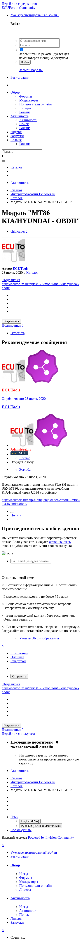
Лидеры (25, 108)
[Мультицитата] (12, 512)
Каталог (32, 272)
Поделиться (11, 280)
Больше (24, 112)
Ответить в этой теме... (19, 577)
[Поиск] (3, 161)
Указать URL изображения (39, 638)
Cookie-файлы (20, 830)
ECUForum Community (18, 7)
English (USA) (30, 821)
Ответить (17, 333)
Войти (25, 62)
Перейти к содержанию (19, 3)
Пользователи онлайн (35, 104)
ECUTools (20, 268)
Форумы (25, 96)
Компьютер (19, 653)
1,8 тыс (24, 458)
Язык (14, 817)
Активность (19, 116)
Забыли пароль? (31, 70)
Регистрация (19, 77)
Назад (23, 874)
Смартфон (18, 661)
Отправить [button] (19, 676)
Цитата (15, 515)
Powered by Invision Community (51, 837)
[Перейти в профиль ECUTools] (13, 261)
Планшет (17, 657)
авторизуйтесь (60, 542)
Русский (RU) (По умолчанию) (41, 825)
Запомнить (27, 54)
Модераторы (28, 100)
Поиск (24, 124)
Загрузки (17, 136)
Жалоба (25, 469)
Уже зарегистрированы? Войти (34, 15)
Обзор (15, 92)
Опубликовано (24, 398)
